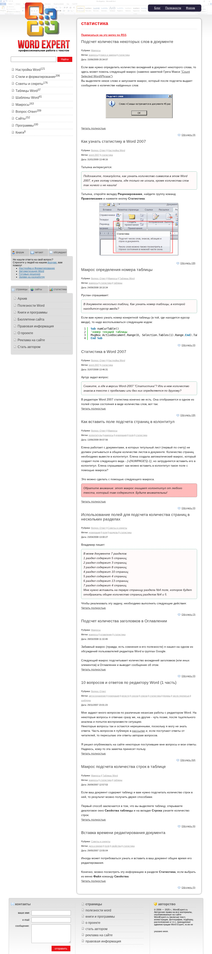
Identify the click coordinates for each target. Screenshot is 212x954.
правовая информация (103, 941)
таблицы (117, 283)
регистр (125, 696)
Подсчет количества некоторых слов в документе (127, 41)
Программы (27, 125)
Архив (22, 298)
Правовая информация (36, 326)
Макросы (96, 50)
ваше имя (23, 912)
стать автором (96, 929)
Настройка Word (116, 150)
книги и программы (100, 916)
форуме (52, 262)
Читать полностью (93, 128)
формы (167, 696)
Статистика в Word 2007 (103, 351)
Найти (65, 59)
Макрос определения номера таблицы (117, 269)
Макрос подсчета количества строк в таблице (123, 766)
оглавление (106, 634)
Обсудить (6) (188, 826)
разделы (113, 532)
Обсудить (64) (187, 760)
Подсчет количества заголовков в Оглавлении (124, 621)
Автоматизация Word (31, 271)
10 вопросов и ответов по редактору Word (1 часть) (128, 682)
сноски (135, 696)
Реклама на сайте (31, 340)
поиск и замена (108, 55)
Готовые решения (29, 274)
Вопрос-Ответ (98, 150)
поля (131, 435)
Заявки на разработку (32, 277)
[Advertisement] (42, 166)
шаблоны (86, 700)
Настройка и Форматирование (37, 268)
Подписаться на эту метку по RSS (103, 35)
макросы (93, 55)
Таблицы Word (127, 278)
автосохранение (97, 696)
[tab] (20, 252)
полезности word (98, 910)
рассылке (138, 730)
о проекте (93, 922)
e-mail (25, 919)
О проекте (25, 333)
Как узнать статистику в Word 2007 (113, 141)
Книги (21, 132)
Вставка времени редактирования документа (123, 832)
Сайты (23, 118)
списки (144, 696)
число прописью (181, 696)
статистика (124, 55)
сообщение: (22, 925)
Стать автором (29, 347)
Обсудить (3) (188, 614)
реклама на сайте (99, 935)
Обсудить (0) (188, 345)
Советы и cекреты (117, 528)
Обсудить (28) (187, 263)
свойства (116, 846)
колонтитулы (95, 435)
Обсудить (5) (188, 887)
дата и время (96, 846)
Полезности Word (31, 305)
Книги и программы (32, 312)
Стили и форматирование (38, 76)
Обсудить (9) (188, 135)
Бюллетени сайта (31, 319)
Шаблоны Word (29, 97)
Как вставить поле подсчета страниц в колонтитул (128, 421)
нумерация (121, 435)
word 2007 (94, 155)
